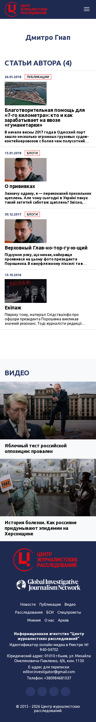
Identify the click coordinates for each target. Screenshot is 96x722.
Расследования (29, 612)
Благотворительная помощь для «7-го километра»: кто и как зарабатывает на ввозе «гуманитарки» (45, 117)
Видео (17, 373)
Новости (28, 604)
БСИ (50, 612)
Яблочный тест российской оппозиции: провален (35, 448)
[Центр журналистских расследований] (27, 9)
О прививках (20, 186)
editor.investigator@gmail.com (49, 672)
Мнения (34, 620)
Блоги (32, 153)
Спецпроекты (69, 612)
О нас (49, 620)
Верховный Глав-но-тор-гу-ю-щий (46, 247)
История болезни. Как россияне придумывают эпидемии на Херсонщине (41, 528)
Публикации (38, 77)
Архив (63, 620)
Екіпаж (13, 307)
